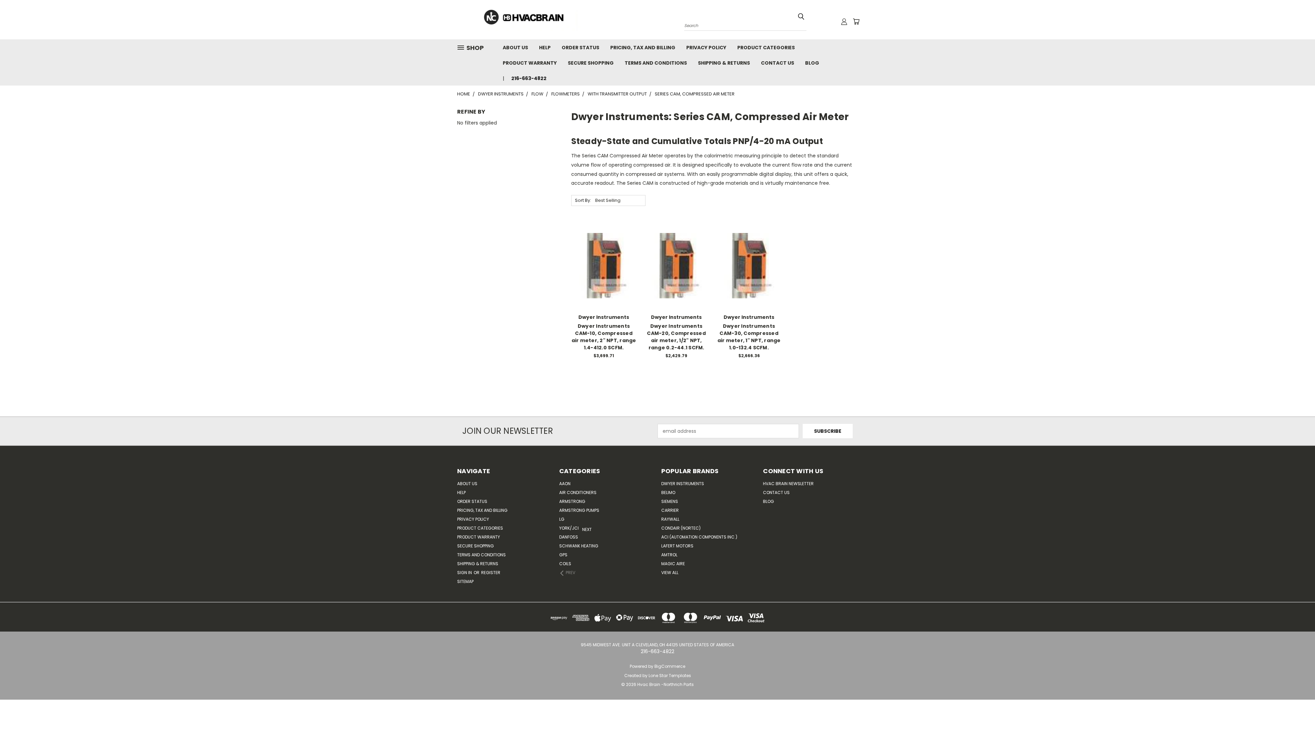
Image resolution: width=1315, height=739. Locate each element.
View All (669, 572)
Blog (812, 63)
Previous (1304, 717)
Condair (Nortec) (681, 528)
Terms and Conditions (656, 63)
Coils (565, 564)
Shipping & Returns (724, 63)
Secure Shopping (591, 63)
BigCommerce (669, 666)
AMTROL (669, 555)
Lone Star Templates (670, 675)
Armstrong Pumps (579, 510)
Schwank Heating (578, 546)
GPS (563, 555)
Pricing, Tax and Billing (642, 47)
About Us (515, 47)
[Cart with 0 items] (856, 21)
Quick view (604, 252)
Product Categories (766, 47)
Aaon (565, 484)
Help (545, 47)
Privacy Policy (706, 47)
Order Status (580, 47)
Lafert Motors (677, 546)
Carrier (670, 510)
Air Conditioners (578, 492)
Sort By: (583, 200)
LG (561, 519)
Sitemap (465, 581)
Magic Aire (673, 564)
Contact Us (777, 63)
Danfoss (568, 537)
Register (490, 572)
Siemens (669, 501)
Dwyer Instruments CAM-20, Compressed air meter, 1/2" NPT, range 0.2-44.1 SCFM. (676, 337)
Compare (601, 265)
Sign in (465, 572)
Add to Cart (604, 278)
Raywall (670, 519)
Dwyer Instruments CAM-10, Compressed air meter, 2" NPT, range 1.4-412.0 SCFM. (604, 337)
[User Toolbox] (844, 21)
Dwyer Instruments (682, 484)
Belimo (668, 492)
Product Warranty (530, 63)
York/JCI (569, 528)
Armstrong (572, 501)
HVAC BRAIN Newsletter (788, 484)
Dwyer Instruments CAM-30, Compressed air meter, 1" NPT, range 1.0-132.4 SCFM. (749, 337)
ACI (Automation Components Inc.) (699, 537)
